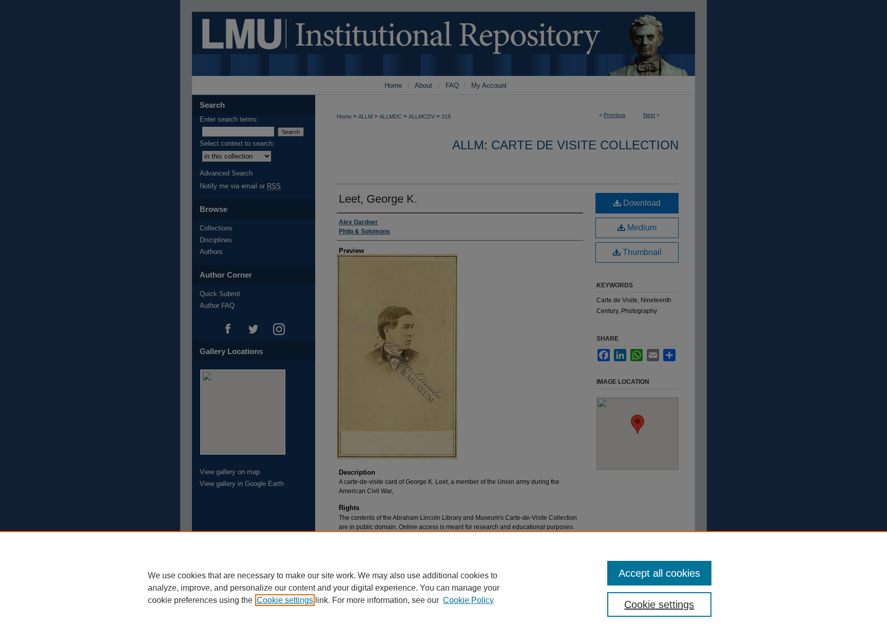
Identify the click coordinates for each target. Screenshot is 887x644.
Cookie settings (285, 600)
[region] (443, 587)
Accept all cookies (659, 573)
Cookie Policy (468, 600)
